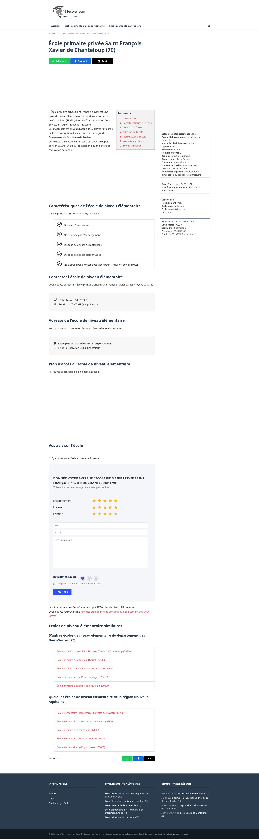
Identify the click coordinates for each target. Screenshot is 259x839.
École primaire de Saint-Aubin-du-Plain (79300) (83, 685)
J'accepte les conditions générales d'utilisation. (79, 583)
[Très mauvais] (94, 501)
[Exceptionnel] (115, 501)
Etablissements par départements (84, 25)
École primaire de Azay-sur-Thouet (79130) (81, 660)
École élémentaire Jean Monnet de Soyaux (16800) (85, 721)
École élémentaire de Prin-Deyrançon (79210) (82, 677)
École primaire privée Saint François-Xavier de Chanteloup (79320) (94, 651)
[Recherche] (208, 25)
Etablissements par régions (125, 25)
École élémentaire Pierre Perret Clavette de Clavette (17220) (90, 713)
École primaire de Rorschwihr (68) (122, 817)
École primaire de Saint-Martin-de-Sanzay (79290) (85, 668)
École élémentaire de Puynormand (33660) (81, 747)
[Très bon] (110, 501)
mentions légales (179, 834)
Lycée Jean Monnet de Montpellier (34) (190, 793)
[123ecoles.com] (69, 11)
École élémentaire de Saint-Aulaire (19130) (81, 738)
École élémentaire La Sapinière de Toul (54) (126, 801)
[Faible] (99, 501)
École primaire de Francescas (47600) (78, 730)
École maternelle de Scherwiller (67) (123, 805)
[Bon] (105, 501)
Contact (52, 798)
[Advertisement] (102, 89)
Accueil (55, 25)
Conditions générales (59, 803)
